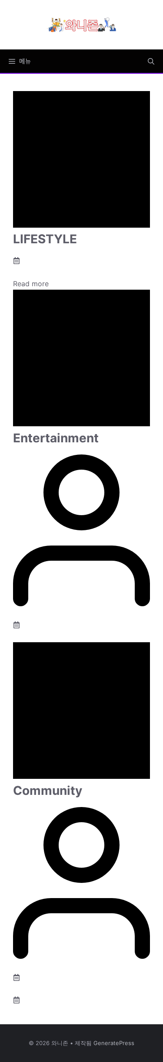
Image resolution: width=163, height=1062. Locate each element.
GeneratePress (113, 1042)
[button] (151, 61)
